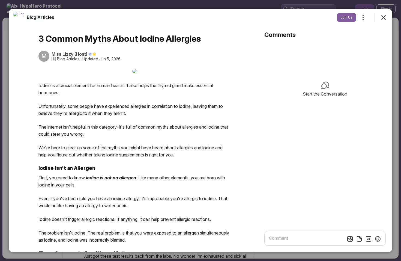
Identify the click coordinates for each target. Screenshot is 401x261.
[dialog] (200, 130)
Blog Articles (68, 59)
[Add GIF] (368, 239)
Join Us (346, 17)
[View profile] (18, 17)
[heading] (40, 17)
